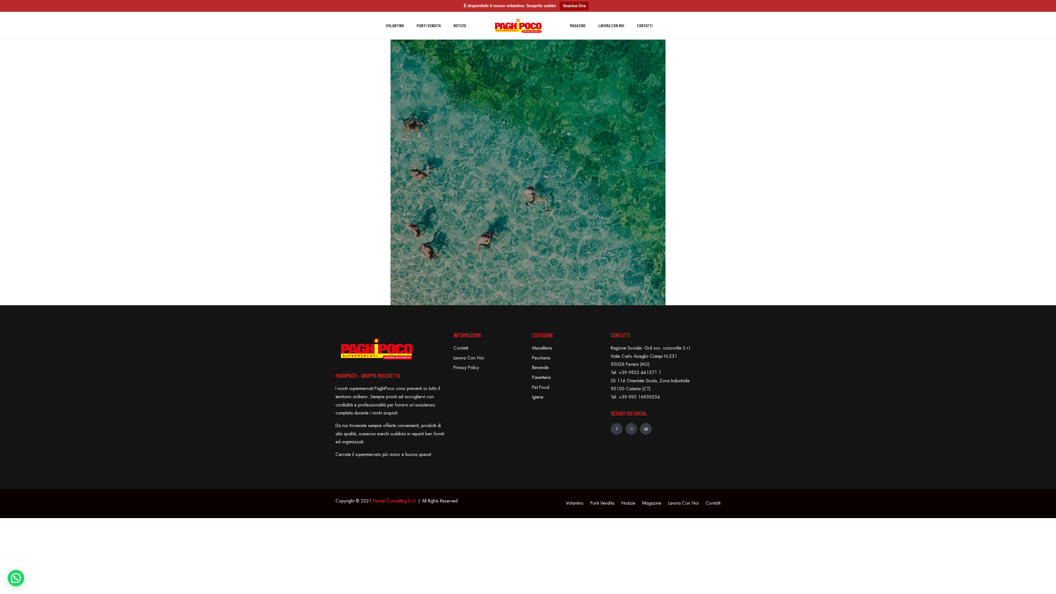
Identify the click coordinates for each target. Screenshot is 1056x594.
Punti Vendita (429, 25)
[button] (16, 578)
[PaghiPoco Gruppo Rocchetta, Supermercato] (518, 25)
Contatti (645, 25)
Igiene (537, 397)
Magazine (578, 25)
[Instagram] (631, 429)
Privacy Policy (466, 367)
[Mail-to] (646, 429)
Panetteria (541, 377)
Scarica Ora (574, 5)
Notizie (459, 25)
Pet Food (540, 387)
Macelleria (542, 348)
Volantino (395, 25)
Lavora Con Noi (611, 25)
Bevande (540, 367)
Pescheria (541, 358)
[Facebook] (617, 429)
